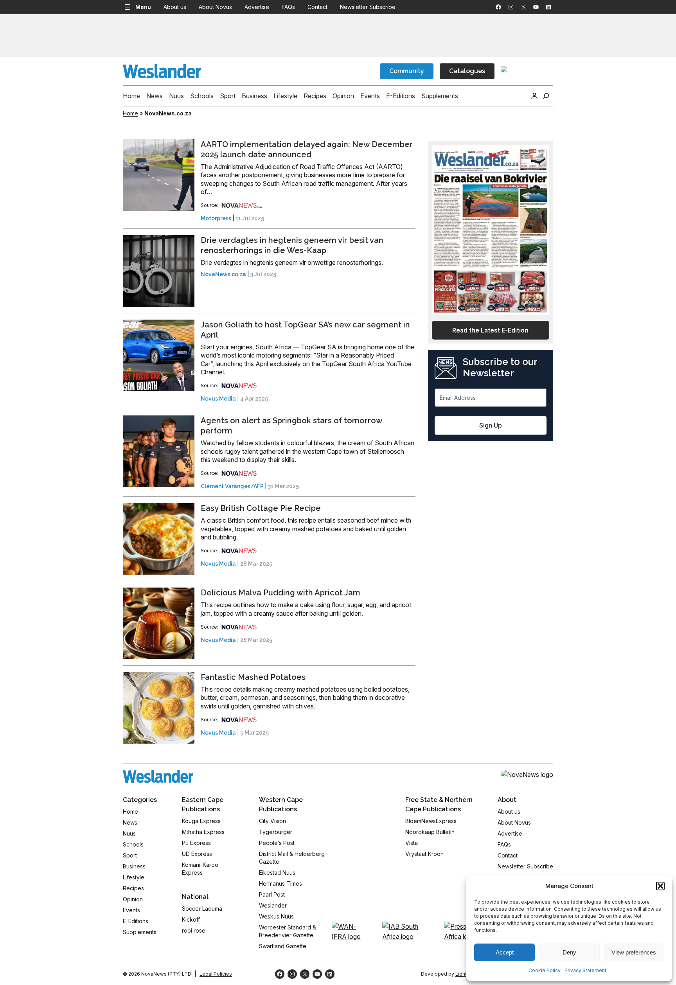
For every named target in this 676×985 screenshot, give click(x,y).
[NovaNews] (242, 205)
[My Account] (534, 96)
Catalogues (467, 71)
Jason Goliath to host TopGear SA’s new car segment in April (305, 330)
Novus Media (218, 398)
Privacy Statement (585, 970)
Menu (143, 7)
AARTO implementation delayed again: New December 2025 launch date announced (307, 149)
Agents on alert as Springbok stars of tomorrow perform (291, 425)
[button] (660, 886)
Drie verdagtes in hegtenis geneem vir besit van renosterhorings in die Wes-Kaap (292, 245)
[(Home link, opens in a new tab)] (158, 776)
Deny (569, 952)
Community (406, 71)
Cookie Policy (545, 970)
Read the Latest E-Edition (490, 330)
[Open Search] (546, 96)
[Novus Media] (239, 385)
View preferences (633, 952)
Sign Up (490, 425)
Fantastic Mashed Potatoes (253, 677)
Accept (505, 952)
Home (130, 113)
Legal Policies (216, 974)
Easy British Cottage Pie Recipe (261, 508)
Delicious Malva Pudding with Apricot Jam (280, 592)
